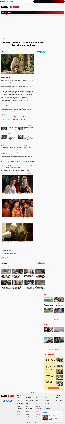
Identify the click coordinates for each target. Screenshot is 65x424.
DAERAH (47, 398)
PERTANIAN (28, 409)
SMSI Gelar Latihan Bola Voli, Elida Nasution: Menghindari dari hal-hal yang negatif (50, 359)
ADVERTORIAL (29, 397)
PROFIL (37, 411)
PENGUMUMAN (48, 408)
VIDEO (45, 295)
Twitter (9, 403)
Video (4, 15)
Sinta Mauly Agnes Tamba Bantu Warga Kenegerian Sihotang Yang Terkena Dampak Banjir (58, 304)
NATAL (46, 405)
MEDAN (27, 405)
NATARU (18, 406)
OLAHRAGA (38, 406)
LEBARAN (19, 405)
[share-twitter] (42, 52)
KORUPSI (28, 403)
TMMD (18, 416)
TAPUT (27, 414)
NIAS (27, 406)
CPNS (37, 398)
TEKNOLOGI (38, 414)
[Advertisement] (41, 19)
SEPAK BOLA (28, 413)
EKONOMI (47, 400)
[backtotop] (32, 393)
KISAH (46, 402)
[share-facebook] (40, 52)
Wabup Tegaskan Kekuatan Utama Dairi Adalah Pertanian (50, 371)
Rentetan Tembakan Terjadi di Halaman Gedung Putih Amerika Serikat (58, 345)
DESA (18, 400)
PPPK (27, 411)
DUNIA (3, 257)
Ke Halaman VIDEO (53, 319)
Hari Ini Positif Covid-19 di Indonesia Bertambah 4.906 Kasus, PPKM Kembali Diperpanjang (17, 252)
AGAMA (37, 397)
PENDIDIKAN (38, 408)
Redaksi (57, 397)
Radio (57, 402)
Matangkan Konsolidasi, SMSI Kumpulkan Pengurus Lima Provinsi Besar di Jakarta (50, 376)
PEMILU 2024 (29, 408)
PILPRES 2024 (48, 409)
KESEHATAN (9, 257)
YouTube (12, 403)
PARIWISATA (19, 408)
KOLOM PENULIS (20, 403)
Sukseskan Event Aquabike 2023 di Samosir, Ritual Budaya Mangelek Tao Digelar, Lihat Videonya (48, 304)
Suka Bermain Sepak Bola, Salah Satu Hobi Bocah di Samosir (48, 315)
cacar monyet (9, 145)
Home (3, 1)
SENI (18, 413)
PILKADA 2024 (38, 409)
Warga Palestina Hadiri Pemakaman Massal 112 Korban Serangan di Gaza (48, 334)
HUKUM (27, 402)
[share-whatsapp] (44, 52)
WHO (21, 109)
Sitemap (57, 398)
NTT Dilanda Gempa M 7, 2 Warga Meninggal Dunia (45, 1)
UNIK (37, 416)
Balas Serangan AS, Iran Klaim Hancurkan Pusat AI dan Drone (58, 334)
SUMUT (18, 414)
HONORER (19, 402)
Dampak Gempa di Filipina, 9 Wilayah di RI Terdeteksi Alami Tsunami (48, 345)
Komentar (5, 51)
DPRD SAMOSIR (29, 400)
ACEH (18, 397)
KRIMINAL (38, 403)
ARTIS (46, 397)
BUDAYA (28, 398)
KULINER (47, 403)
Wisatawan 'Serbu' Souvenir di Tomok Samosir (58, 315)
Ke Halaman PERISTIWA (53, 349)
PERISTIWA (47, 324)
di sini (28, 170)
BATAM (18, 398)
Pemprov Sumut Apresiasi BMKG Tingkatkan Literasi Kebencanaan (50, 382)
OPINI (46, 406)
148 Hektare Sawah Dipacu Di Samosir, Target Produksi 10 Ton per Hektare (50, 365)
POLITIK (18, 411)
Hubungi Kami (59, 400)
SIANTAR (37, 413)
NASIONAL (38, 405)
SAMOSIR (9, 12)
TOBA (27, 416)
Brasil (13, 85)
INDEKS (4, 12)
